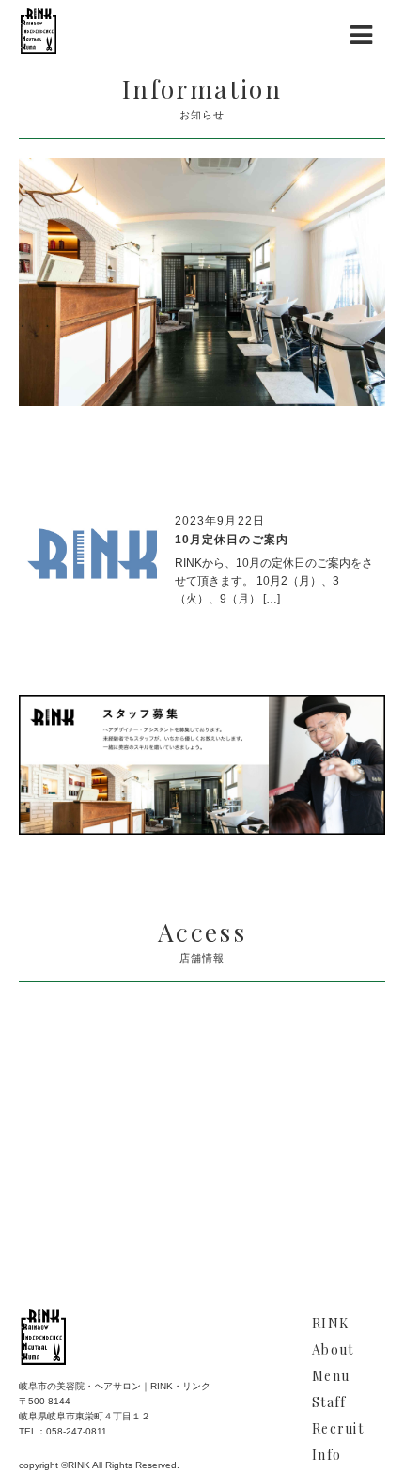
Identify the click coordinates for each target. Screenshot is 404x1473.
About (332, 1349)
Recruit (338, 1428)
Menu (331, 1376)
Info (326, 1455)
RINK (330, 1323)
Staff (329, 1402)
